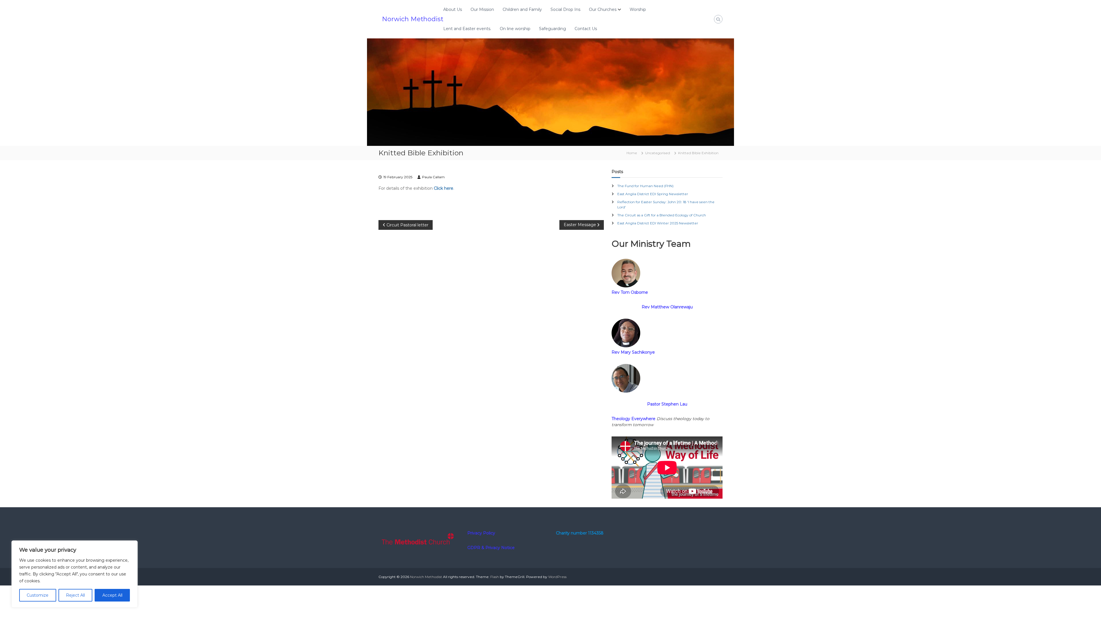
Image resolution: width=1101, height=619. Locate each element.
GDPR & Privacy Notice (491, 547)
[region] (74, 574)
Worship (638, 9)
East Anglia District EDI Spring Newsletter (652, 194)
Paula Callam (433, 177)
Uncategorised (657, 153)
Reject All (75, 595)
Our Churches (602, 9)
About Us (452, 9)
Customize (37, 595)
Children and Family (522, 9)
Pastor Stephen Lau (667, 404)
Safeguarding (552, 28)
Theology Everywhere (633, 418)
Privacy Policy (481, 533)
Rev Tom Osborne (630, 292)
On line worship (515, 28)
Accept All (112, 595)
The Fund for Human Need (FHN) (645, 186)
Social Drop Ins (565, 9)
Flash (494, 577)
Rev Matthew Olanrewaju (667, 307)
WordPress (557, 577)
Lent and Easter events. (467, 28)
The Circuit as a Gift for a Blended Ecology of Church (661, 215)
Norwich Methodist (412, 19)
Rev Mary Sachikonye (633, 352)
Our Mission (482, 9)
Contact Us (586, 28)
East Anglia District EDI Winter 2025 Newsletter (657, 223)
